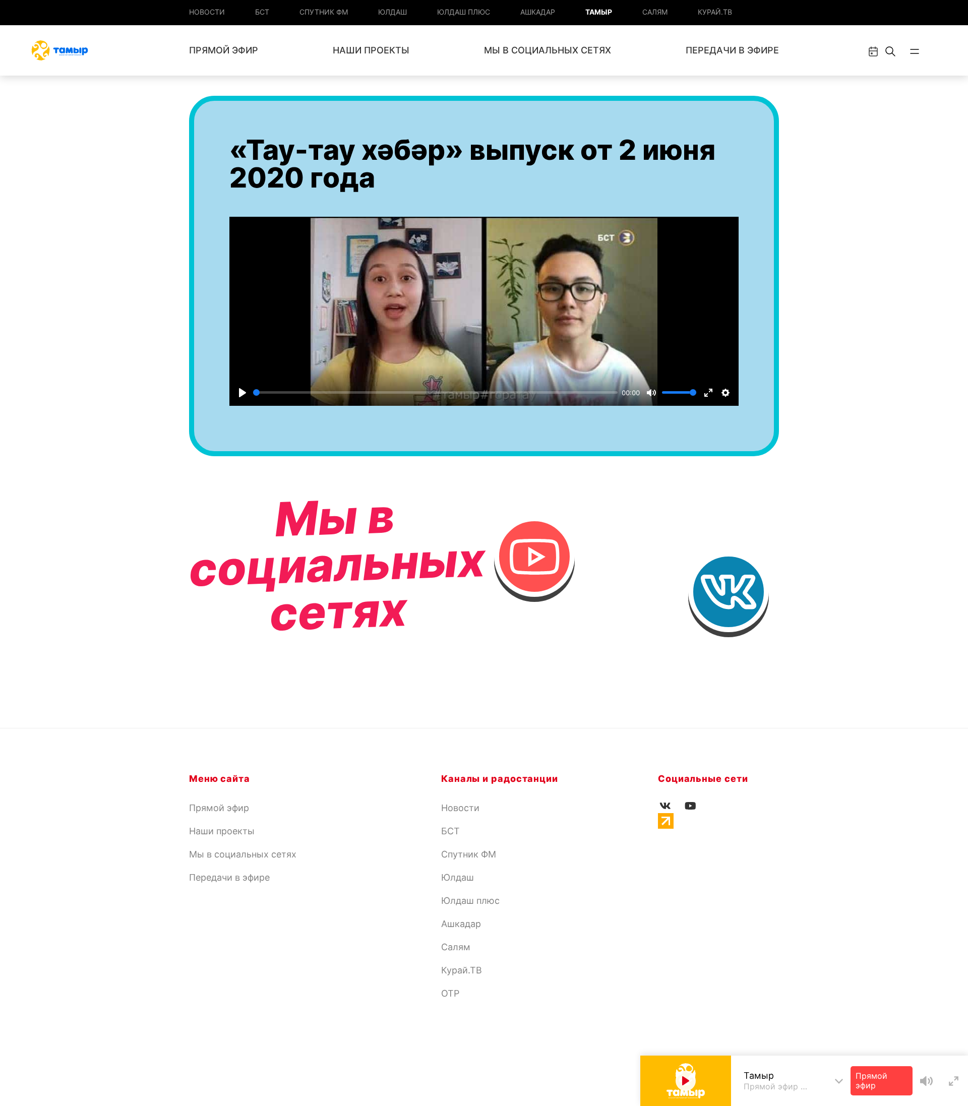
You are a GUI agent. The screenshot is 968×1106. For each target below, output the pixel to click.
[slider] (435, 392)
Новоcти (207, 12)
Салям (655, 12)
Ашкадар (537, 12)
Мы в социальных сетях (547, 50)
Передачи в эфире (732, 50)
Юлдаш (392, 12)
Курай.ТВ (715, 12)
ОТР (450, 993)
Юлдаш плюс (463, 12)
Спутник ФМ (323, 12)
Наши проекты (371, 50)
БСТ (262, 12)
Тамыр (598, 12)
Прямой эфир (223, 50)
